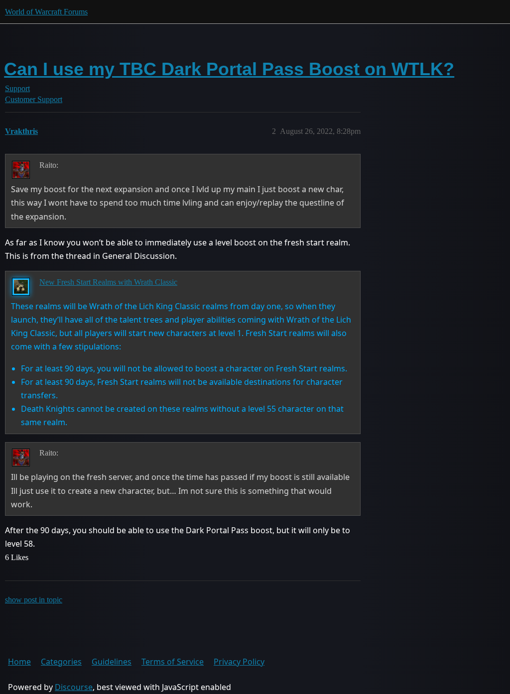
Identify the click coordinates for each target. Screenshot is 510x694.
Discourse (74, 687)
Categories (61, 661)
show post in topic (33, 599)
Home (19, 661)
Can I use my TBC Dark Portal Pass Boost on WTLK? (229, 69)
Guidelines (111, 661)
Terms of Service (172, 661)
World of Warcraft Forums (46, 11)
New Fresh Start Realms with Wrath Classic (108, 282)
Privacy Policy (239, 661)
